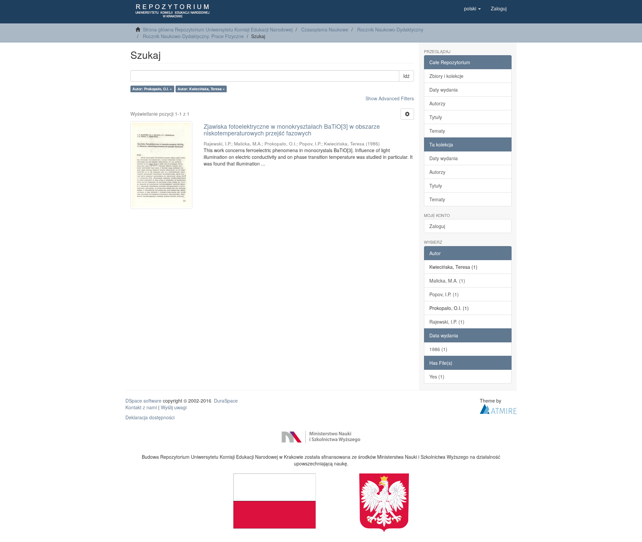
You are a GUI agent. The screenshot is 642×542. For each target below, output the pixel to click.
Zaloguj (437, 226)
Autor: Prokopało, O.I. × (152, 88)
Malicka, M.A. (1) (447, 280)
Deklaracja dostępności (150, 417)
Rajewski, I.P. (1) (446, 321)
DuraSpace (226, 400)
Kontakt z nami (141, 407)
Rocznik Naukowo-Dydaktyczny (390, 29)
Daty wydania (443, 89)
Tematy (437, 130)
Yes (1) (436, 376)
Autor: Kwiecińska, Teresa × (201, 88)
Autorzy (437, 103)
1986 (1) (438, 349)
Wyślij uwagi (174, 407)
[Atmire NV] (498, 408)
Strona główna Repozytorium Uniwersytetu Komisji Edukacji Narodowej (218, 29)
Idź (406, 76)
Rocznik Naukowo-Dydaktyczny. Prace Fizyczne (193, 36)
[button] (472, 8)
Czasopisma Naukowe (324, 29)
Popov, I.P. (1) (444, 294)
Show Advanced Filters (389, 98)
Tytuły (435, 117)
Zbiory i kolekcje (446, 76)
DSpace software (143, 400)
